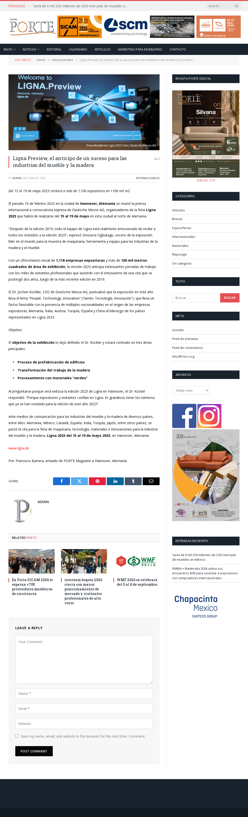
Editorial (54, 49)
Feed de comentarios (187, 347)
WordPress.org (183, 356)
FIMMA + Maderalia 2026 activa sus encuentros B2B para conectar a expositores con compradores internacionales (55, 8)
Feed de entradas (185, 338)
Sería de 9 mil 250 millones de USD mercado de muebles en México (204, 557)
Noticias (29, 49)
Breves (177, 219)
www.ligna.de (18, 448)
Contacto (178, 49)
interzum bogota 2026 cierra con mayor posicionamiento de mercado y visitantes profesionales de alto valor (83, 591)
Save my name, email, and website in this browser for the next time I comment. (83, 736)
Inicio (8, 49)
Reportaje (179, 254)
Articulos (102, 49)
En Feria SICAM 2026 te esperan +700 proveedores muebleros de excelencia (32, 586)
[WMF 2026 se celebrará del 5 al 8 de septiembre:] (136, 561)
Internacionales (148, 178)
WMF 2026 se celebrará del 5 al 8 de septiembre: (137, 582)
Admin (17, 178)
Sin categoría (181, 263)
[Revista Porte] (32, 27)
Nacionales (180, 245)
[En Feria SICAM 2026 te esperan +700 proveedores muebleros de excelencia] (31, 561)
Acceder (178, 330)
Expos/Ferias (181, 228)
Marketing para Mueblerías (140, 49)
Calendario (78, 49)
